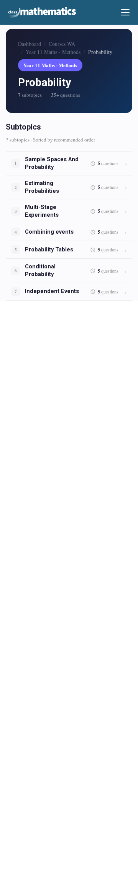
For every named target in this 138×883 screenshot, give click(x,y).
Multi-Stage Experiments (42, 211)
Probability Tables (49, 249)
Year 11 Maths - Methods (53, 52)
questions (108, 163)
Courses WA (62, 43)
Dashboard (29, 43)
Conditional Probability (40, 270)
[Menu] (125, 12)
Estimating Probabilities (42, 187)
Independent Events (52, 291)
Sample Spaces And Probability (52, 163)
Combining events (49, 232)
